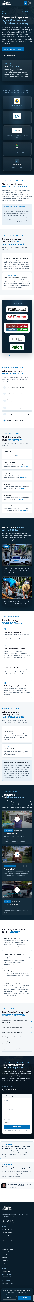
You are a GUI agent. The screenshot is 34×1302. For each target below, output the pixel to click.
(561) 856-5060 (11, 1090)
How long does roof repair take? (12, 1037)
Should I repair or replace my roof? (13, 1027)
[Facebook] (3, 1221)
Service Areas (5, 1255)
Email (5, 1113)
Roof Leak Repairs (7, 1232)
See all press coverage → (17, 355)
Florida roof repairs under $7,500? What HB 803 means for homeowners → (16, 1147)
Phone (5, 1106)
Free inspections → (23, 510)
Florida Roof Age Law (7, 1249)
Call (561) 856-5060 (9, 55)
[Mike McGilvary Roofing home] (6, 3)
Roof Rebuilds (5, 1238)
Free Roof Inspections (8, 1229)
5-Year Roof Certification (20, 773)
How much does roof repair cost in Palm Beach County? (14, 1021)
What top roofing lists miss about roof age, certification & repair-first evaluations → (16, 1168)
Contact (4, 1263)
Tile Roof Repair (6, 1235)
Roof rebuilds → (20, 499)
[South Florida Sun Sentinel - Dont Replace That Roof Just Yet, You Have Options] (17, 309)
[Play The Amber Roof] (17, 854)
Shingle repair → (24, 466)
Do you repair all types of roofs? (12, 1032)
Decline (9, 1298)
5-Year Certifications (7, 1252)
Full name (6, 1100)
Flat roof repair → (25, 477)
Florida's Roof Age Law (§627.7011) (14, 777)
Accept (24, 1298)
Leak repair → (22, 488)
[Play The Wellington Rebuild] (17, 889)
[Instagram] (8, 1221)
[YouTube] (12, 1221)
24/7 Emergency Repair (8, 1241)
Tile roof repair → (21, 456)
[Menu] (30, 3)
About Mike (5, 1260)
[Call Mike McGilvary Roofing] (25, 3)
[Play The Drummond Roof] (17, 819)
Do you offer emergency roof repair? (13, 1049)
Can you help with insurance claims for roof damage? (15, 1043)
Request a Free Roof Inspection (13, 49)
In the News (5, 1257)
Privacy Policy (6, 1294)
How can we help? (8, 1119)
